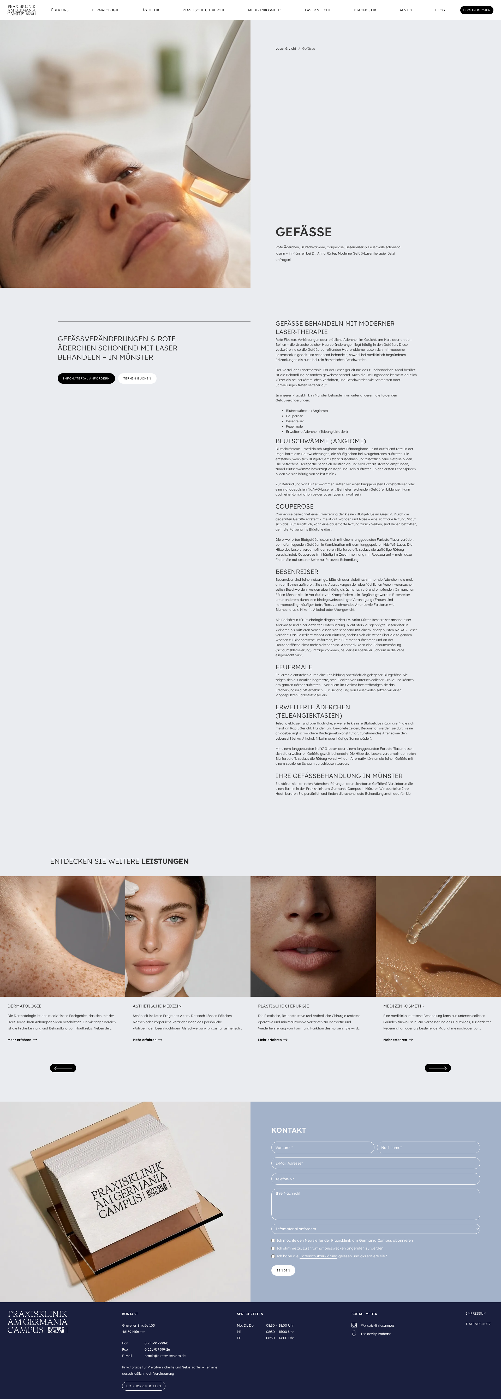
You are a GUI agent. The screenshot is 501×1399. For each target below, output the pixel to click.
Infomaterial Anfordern (86, 378)
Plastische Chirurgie (204, 10)
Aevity (406, 10)
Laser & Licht (318, 10)
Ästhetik (151, 10)
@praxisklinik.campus (378, 1325)
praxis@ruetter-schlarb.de (165, 1356)
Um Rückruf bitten (143, 1386)
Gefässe (308, 48)
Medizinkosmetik (265, 10)
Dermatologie (105, 10)
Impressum (476, 1313)
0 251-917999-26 (157, 1349)
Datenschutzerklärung (318, 1256)
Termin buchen (477, 10)
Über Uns (60, 10)
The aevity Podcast (376, 1334)
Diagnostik (365, 10)
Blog (440, 10)
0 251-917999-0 (156, 1343)
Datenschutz (478, 1324)
